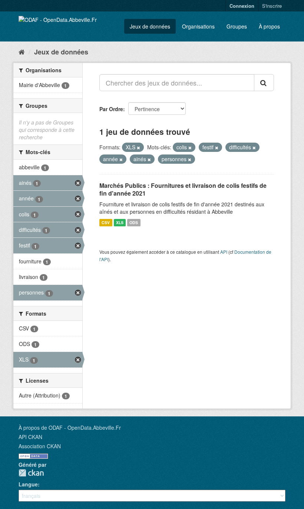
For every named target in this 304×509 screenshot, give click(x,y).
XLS (119, 222)
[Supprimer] (138, 147)
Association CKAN (40, 446)
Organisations (198, 26)
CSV (106, 222)
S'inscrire (272, 5)
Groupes (237, 26)
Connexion (241, 5)
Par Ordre (111, 109)
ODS (133, 222)
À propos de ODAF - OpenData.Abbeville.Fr (70, 427)
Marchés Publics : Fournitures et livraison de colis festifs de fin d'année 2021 (183, 189)
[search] (264, 82)
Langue (28, 484)
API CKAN (30, 436)
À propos (269, 26)
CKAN (31, 473)
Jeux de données (150, 26)
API (223, 252)
